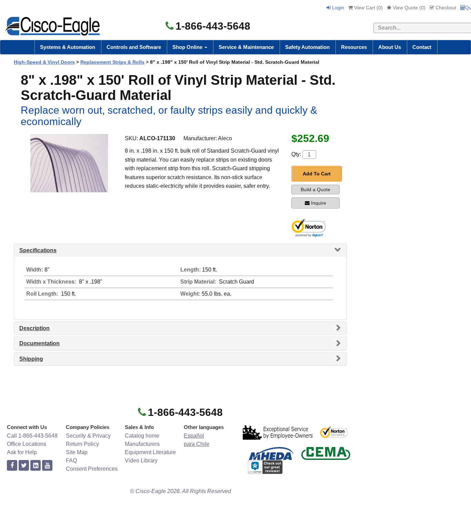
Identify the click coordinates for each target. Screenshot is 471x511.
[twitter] (24, 466)
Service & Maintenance (246, 47)
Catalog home (142, 436)
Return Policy (82, 444)
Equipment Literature (150, 452)
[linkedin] (35, 466)
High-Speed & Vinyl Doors (44, 62)
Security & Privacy (88, 436)
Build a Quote (315, 189)
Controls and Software (134, 47)
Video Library (141, 460)
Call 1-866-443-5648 (32, 436)
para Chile (196, 444)
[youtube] (47, 466)
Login (337, 7)
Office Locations (26, 444)
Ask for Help (22, 452)
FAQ (71, 460)
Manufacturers (142, 444)
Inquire (318, 203)
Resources (354, 47)
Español (194, 436)
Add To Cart (317, 173)
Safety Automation (307, 47)
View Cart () (368, 7)
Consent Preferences (92, 469)
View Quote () (408, 7)
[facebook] (12, 466)
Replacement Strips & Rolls (112, 62)
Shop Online (188, 47)
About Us (389, 47)
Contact (421, 47)
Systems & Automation (67, 47)
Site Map (77, 452)
